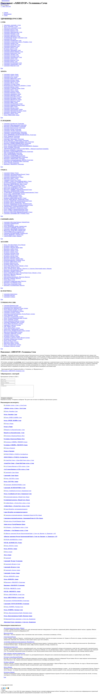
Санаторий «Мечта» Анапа (11, 82)
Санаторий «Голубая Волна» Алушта (14, 311)
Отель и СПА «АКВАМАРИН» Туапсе (14, 194)
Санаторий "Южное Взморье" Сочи (13, 51)
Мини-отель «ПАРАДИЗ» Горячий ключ (14, 230)
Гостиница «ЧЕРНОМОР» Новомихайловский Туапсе (18, 205)
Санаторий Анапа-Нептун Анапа (13, 96)
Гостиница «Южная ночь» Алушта (13, 339)
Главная (6, 12)
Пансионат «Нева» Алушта (11, 342)
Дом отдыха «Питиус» (10, 275)
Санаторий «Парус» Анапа (11, 89)
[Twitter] (5, 688)
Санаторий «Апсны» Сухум (11, 254)
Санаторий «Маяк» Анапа (11, 102)
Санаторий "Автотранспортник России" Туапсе (16, 174)
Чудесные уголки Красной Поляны (13, 657)
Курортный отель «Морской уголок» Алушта (16, 308)
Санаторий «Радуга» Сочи (11, 29)
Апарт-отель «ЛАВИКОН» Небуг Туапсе (15, 187)
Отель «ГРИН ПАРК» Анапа (11, 115)
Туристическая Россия (10, 636)
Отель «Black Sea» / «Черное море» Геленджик (16, 140)
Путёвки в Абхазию (9, 662)
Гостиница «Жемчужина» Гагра (12, 261)
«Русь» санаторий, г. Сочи (11, 26)
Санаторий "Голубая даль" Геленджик (14, 123)
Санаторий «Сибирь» (9, 296)
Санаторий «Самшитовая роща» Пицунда (15, 281)
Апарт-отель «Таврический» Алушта (14, 329)
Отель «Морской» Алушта (11, 315)
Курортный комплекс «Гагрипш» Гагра (14, 260)
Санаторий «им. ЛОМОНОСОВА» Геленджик (16, 161)
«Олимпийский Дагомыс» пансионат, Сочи (15, 37)
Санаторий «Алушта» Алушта (12, 312)
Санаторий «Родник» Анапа (11, 80)
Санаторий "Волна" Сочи (11, 61)
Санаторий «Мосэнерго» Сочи (12, 36)
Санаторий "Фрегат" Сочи (11, 47)
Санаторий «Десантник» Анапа (12, 112)
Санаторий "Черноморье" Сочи (12, 50)
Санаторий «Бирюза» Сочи (11, 30)
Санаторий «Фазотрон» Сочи (11, 46)
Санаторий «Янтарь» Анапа (11, 108)
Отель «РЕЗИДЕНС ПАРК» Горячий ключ (15, 226)
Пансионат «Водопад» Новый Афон (13, 258)
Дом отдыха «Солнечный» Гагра (12, 284)
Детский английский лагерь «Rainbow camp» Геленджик (19, 141)
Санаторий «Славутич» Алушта (12, 325)
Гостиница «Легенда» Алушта (12, 346)
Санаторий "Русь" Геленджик (12, 137)
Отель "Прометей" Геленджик (12, 136)
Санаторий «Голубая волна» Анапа (13, 103)
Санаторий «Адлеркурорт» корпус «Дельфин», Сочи (18, 42)
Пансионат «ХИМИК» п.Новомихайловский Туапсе (18, 189)
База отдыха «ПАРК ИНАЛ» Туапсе (13, 188)
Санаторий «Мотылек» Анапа (12, 95)
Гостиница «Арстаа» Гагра (11, 256)
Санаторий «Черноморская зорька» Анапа (15, 110)
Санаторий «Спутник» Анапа (12, 84)
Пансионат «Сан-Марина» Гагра (12, 282)
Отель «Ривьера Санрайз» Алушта (13, 309)
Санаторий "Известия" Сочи (11, 65)
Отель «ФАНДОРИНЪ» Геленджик (13, 154)
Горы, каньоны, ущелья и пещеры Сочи (14, 653)
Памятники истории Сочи (11, 647)
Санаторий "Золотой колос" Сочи (13, 57)
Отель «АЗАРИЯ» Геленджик (12, 147)
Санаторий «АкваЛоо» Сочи (11, 35)
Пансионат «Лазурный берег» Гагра (13, 270)
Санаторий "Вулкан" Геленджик (12, 129)
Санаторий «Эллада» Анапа (11, 91)
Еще (2, 68)
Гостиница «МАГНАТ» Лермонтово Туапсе (15, 208)
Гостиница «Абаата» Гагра (11, 246)
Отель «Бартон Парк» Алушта (12, 328)
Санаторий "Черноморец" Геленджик (14, 139)
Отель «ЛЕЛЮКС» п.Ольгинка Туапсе (14, 185)
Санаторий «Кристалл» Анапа (12, 101)
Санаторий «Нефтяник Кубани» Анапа (14, 105)
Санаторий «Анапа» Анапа (11, 74)
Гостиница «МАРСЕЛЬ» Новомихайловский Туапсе (18, 201)
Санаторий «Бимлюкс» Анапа (12, 92)
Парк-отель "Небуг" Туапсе (11, 178)
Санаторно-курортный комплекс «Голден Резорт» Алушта (19, 314)
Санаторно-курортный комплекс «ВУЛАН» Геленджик (18, 160)
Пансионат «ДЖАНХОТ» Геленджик (14, 164)
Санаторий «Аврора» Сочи (11, 43)
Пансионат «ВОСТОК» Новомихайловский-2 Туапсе (18, 212)
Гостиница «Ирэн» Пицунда (11, 264)
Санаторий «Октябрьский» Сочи (12, 40)
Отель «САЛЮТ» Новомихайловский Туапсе (16, 210)
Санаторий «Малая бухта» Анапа (12, 99)
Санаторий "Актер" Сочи (10, 58)
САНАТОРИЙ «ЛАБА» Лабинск (12, 236)
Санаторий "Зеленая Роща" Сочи (12, 64)
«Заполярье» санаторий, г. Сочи (12, 25)
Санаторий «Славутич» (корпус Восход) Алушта (17, 337)
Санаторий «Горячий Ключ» (11, 223)
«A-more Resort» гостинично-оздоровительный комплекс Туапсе (21, 192)
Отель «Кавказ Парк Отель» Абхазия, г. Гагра (16, 265)
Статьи (6, 15)
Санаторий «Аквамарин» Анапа (12, 94)
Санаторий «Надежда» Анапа (12, 81)
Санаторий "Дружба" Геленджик (12, 130)
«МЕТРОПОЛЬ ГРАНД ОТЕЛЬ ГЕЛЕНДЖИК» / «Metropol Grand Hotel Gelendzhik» (26, 148)
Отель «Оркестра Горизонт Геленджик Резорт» (16, 144)
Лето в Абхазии (8, 667)
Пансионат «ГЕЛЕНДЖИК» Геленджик (14, 155)
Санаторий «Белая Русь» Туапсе (12, 180)
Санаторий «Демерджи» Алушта (12, 333)
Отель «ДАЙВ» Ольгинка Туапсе (13, 195)
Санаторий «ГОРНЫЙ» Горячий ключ (14, 227)
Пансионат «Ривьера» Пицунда (12, 278)
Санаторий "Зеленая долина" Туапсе (13, 177)
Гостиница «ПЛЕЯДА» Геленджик (13, 150)
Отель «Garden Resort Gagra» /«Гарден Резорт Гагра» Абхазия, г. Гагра (22, 272)
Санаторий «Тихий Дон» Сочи (12, 44)
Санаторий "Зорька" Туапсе (11, 173)
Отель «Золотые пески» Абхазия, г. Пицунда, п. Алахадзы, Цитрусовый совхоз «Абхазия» (28, 268)
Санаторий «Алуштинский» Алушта (13, 316)
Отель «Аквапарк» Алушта (11, 319)
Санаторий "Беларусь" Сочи (11, 60)
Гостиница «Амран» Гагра (11, 251)
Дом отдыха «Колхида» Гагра (12, 267)
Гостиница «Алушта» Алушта (12, 336)
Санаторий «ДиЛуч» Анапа (11, 75)
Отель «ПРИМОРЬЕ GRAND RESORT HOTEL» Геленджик (20, 134)
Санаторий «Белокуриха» (10, 294)
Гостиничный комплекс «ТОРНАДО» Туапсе (16, 182)
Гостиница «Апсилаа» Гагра (11, 253)
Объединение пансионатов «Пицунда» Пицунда (17, 277)
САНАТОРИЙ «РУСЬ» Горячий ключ (14, 232)
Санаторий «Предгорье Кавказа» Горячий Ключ (16, 222)
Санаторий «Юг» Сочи (10, 39)
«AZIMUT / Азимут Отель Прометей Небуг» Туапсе (18, 181)
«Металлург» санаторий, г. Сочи (12, 28)
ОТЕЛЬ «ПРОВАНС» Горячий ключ (13, 234)
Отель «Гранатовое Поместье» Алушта (14, 321)
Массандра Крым (8, 633)
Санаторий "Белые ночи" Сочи (12, 53)
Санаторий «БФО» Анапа (11, 106)
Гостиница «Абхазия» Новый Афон (13, 247)
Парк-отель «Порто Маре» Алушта (13, 332)
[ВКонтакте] (3, 688)
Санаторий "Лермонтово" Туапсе (13, 175)
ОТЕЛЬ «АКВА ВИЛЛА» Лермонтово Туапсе (16, 199)
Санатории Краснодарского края (12, 307)
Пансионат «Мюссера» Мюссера (12, 274)
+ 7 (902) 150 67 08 (6, 6)
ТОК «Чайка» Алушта (10, 326)
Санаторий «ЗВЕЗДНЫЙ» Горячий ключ (15, 229)
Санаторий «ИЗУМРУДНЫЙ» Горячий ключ (16, 233)
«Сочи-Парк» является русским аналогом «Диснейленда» (19, 642)
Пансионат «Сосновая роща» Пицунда (14, 285)
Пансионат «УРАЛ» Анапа (11, 113)
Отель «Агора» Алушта (10, 340)
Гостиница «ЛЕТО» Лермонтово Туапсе (14, 202)
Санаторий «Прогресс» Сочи (11, 33)
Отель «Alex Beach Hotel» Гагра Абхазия (14, 244)
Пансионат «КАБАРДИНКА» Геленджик (15, 126)
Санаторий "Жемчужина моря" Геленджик (15, 125)
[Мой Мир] (8, 688)
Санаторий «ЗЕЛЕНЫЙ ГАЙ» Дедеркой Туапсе (16, 213)
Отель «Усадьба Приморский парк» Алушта (15, 318)
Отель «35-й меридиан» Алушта (12, 344)
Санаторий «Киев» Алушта (11, 335)
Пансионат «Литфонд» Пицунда (12, 271)
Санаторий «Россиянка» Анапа (12, 98)
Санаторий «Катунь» (9, 295)
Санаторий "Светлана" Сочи (11, 56)
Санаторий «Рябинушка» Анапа (12, 78)
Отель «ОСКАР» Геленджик (11, 162)
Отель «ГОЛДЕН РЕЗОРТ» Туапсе (13, 196)
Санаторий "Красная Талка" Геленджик (14, 127)
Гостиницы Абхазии (9, 672)
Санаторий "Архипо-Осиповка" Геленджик (15, 133)
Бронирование (5, 0)
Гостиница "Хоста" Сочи (10, 49)
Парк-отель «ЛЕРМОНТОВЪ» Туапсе (14, 191)
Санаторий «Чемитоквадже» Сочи (13, 32)
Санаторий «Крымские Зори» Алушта (14, 322)
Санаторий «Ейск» (9, 225)
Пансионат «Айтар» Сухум (11, 250)
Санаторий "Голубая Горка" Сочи (13, 63)
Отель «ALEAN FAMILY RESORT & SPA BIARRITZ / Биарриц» (21, 146)
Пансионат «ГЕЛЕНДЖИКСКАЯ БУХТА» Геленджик (18, 151)
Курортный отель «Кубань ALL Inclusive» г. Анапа (17, 85)
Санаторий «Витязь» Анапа (11, 87)
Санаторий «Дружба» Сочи (11, 54)
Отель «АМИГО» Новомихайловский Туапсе (16, 209)
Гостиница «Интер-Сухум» (11, 263)
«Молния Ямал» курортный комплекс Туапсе (16, 206)
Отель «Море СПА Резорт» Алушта (13, 323)
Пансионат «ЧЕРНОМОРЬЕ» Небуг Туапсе (15, 184)
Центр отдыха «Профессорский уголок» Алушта (17, 330)
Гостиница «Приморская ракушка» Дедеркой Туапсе (18, 203)
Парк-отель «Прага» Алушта (11, 343)
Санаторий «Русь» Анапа (10, 77)
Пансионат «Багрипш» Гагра (11, 257)
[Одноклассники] (7, 688)
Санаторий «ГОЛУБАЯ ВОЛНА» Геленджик (16, 157)
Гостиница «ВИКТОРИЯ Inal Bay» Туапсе (15, 198)
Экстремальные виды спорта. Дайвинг (14, 628)
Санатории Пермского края (11, 305)
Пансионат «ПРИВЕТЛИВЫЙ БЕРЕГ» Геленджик (17, 143)
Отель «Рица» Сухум (9, 279)
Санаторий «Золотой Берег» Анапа (13, 109)
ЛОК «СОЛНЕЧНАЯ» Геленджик (13, 153)
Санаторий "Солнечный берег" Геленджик (15, 132)
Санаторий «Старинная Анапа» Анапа (14, 88)
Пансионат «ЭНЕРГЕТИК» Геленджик (14, 158)
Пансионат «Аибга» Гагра (11, 249)
